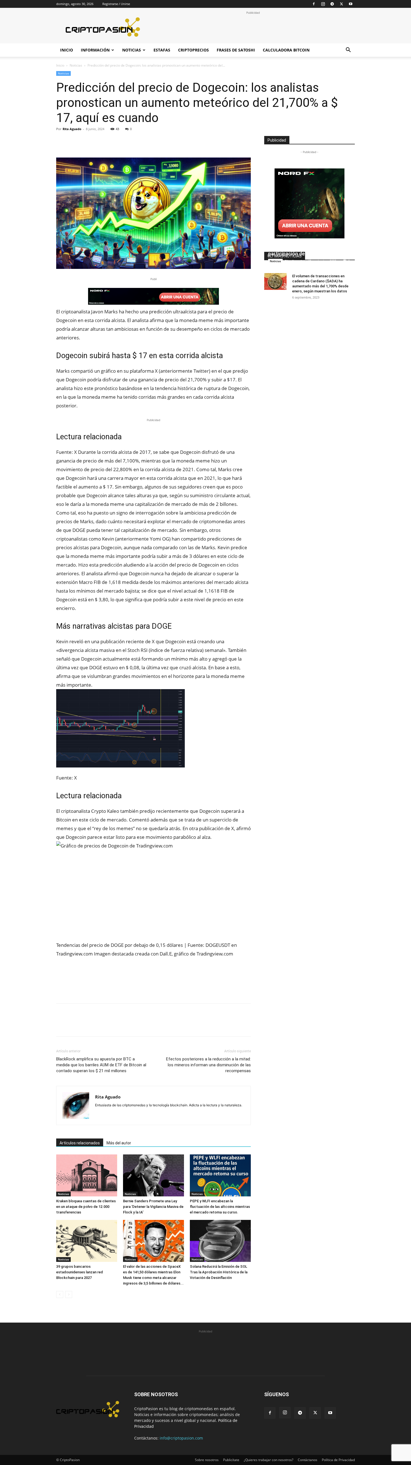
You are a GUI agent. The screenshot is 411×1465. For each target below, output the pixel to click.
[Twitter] (341, 4)
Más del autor (119, 1143)
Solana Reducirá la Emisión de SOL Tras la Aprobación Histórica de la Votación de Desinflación (218, 1272)
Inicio (66, 50)
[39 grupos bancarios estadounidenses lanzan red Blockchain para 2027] (86, 1241)
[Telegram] (332, 4)
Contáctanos (307, 1459)
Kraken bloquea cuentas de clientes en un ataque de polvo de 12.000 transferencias (86, 1206)
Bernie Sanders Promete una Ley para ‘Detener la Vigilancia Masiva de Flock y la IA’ (153, 1206)
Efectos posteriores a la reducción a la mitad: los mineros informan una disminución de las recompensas (208, 1065)
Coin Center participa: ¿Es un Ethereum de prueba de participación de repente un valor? (307, 247)
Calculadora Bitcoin (286, 50)
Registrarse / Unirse (116, 4)
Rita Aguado (72, 129)
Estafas (161, 50)
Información (95, 50)
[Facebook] (314, 4)
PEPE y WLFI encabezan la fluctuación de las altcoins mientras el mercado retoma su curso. (220, 1206)
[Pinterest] (87, 141)
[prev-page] (59, 1294)
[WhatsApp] (100, 141)
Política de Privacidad (338, 1459)
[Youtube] (350, 4)
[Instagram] (323, 4)
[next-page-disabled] (68, 1294)
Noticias (131, 50)
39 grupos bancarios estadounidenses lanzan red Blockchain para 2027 (79, 1272)
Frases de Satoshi (236, 50)
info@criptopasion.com (181, 1438)
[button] (348, 50)
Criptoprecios (193, 50)
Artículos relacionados (80, 1143)
